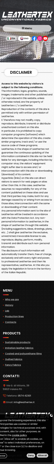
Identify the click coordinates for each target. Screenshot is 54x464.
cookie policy (19, 435)
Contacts (10, 322)
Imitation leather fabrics (19, 348)
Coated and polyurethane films (23, 353)
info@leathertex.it (24, 402)
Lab (7, 310)
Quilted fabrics (13, 359)
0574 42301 (24, 395)
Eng (26, 38)
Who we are (12, 299)
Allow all (42, 455)
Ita (13, 38)
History (9, 305)
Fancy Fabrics (13, 365)
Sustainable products (17, 342)
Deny (31, 455)
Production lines (14, 316)
